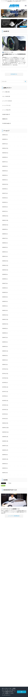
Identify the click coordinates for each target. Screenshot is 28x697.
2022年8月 (4, 157)
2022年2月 (4, 179)
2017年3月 (4, 409)
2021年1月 (4, 211)
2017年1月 (4, 418)
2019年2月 (4, 305)
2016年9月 (4, 436)
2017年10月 (4, 378)
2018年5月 (4, 346)
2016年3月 (4, 463)
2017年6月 (4, 396)
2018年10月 (4, 323)
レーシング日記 (5, 109)
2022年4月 (4, 170)
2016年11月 (4, 427)
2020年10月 (4, 224)
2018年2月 (4, 360)
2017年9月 (4, 382)
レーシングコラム (5, 105)
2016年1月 (4, 472)
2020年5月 (4, 247)
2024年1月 (4, 134)
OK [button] (21, 691)
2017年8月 (4, 387)
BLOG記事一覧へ (14, 74)
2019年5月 (4, 292)
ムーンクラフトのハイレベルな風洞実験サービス (10, 508)
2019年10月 (4, 269)
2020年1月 (4, 256)
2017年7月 (4, 391)
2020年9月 (4, 229)
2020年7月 (4, 238)
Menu (26, 4)
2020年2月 (4, 251)
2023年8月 (4, 139)
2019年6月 (4, 287)
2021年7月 (4, 193)
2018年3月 (4, 355)
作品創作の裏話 (5, 114)
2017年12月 (4, 369)
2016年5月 (4, 454)
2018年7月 (4, 337)
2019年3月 (4, 301)
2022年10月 (4, 152)
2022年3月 (4, 175)
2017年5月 (4, 400)
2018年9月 (4, 328)
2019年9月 (4, 274)
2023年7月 (4, 143)
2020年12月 (4, 215)
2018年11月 (4, 319)
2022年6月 (4, 166)
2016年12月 (4, 423)
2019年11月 (4, 265)
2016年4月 (4, 459)
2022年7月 (4, 161)
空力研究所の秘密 (5, 123)
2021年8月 (4, 188)
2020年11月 (4, 220)
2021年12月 (4, 184)
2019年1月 (4, 310)
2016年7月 (4, 445)
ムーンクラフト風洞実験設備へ (14, 515)
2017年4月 (4, 405)
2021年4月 (4, 206)
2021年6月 (4, 197)
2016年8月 (4, 441)
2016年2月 (4, 468)
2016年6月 (4, 450)
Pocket (9, 483)
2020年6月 (4, 242)
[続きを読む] (15, 64)
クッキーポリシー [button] (6, 694)
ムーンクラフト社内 (6, 100)
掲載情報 (4, 118)
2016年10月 (4, 432)
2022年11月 (4, 148)
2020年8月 (4, 233)
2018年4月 (4, 351)
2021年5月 (4, 202)
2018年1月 (4, 364)
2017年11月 (4, 373)
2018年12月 (4, 314)
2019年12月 (4, 260)
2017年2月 (4, 414)
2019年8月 (4, 278)
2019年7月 (4, 283)
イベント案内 (10, 52)
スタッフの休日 (5, 96)
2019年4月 (4, 296)
